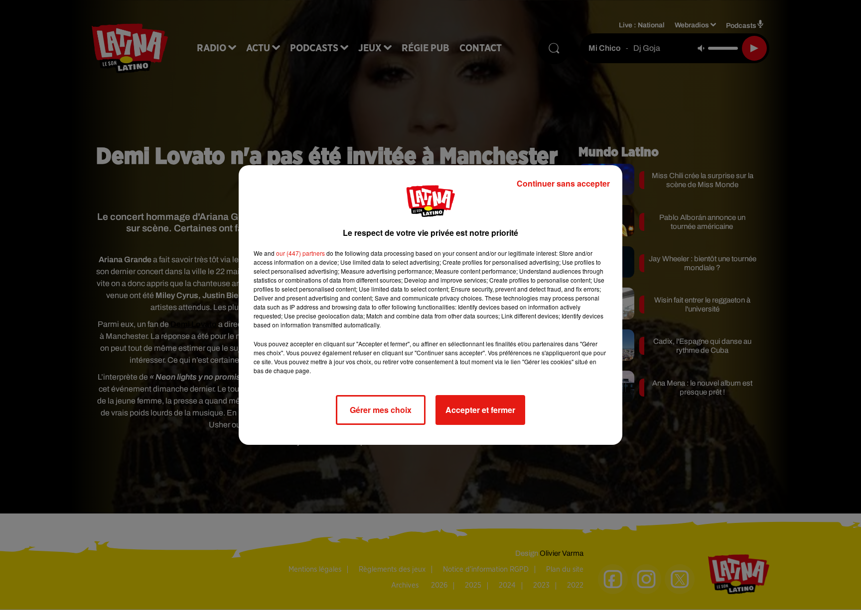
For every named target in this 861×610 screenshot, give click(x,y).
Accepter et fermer (480, 409)
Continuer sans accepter (563, 183)
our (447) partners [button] (300, 253)
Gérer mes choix (381, 409)
